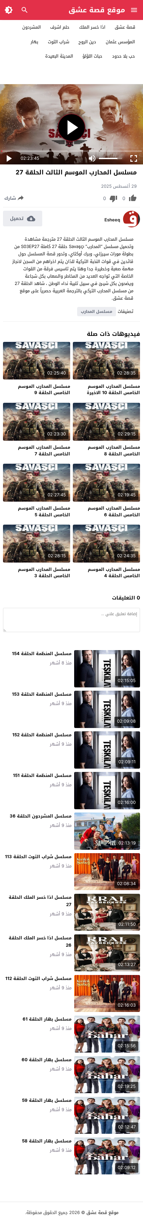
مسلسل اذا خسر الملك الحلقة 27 (40, 901)
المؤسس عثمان (120, 42)
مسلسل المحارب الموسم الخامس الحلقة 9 (44, 389)
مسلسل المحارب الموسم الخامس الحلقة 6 (114, 511)
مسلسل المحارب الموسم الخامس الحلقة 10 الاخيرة (113, 389)
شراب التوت (58, 42)
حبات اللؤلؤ (92, 56)
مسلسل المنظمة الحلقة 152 (42, 735)
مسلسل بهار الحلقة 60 (47, 1060)
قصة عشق (125, 27)
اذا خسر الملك (92, 27)
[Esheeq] (131, 226)
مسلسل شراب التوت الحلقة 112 (38, 978)
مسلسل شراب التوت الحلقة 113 (38, 857)
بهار (34, 42)
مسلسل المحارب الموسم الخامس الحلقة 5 (44, 511)
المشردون (31, 27)
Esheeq (112, 220)
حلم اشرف (60, 27)
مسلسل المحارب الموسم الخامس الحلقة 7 (44, 450)
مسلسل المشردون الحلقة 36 (41, 816)
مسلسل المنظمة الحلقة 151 (42, 775)
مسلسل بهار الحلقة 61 (47, 1019)
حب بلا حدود (123, 56)
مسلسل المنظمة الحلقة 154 (42, 653)
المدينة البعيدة (59, 56)
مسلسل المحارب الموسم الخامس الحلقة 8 (114, 450)
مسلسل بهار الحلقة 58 (47, 1141)
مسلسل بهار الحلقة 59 (47, 1100)
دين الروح (87, 42)
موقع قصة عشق (97, 10)
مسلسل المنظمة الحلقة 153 (42, 694)
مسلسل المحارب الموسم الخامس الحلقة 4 (114, 572)
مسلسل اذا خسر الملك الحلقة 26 (40, 941)
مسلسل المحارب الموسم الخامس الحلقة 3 (44, 572)
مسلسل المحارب (96, 311)
